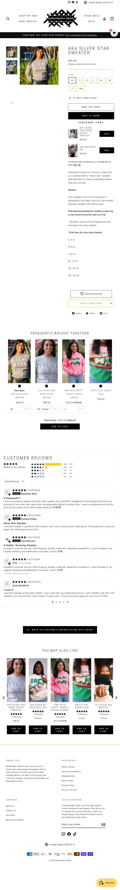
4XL (81, 88)
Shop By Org (28, 15)
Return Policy (68, 781)
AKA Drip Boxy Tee (88, 148)
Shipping (72, 64)
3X (72, 88)
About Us (10, 806)
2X (109, 80)
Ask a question (91, 303)
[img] (19, 490)
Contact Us (11, 810)
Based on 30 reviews (14, 467)
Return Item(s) (68, 767)
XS (72, 80)
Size (71, 74)
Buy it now (91, 115)
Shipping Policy (68, 776)
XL (101, 80)
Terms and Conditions (71, 771)
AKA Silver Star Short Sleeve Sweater (86, 131)
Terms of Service (69, 790)
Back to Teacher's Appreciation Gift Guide (62, 630)
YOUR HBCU (92, 15)
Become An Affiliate (15, 820)
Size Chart (10, 815)
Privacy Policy (68, 785)
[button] (37, 464)
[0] (114, 33)
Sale (91, 21)
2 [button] (56, 602)
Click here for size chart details (85, 232)
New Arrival (28, 21)
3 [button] (60, 602)
